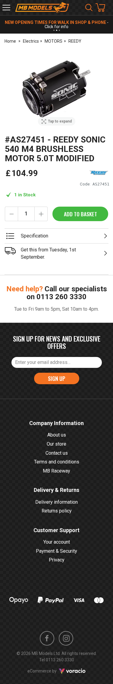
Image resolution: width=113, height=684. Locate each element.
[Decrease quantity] (11, 214)
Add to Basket (80, 214)
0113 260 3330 (61, 297)
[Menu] (6, 7)
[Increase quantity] (41, 214)
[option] (56, 90)
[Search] (89, 7)
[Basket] (103, 7)
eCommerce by (49, 671)
